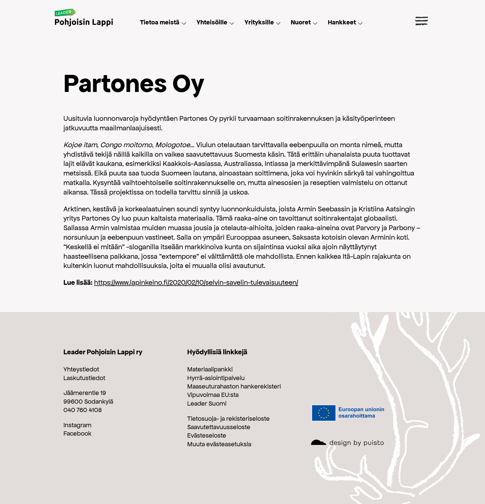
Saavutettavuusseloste (218, 427)
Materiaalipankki (210, 369)
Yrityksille (259, 22)
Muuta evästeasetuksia (219, 444)
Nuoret (301, 22)
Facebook (77, 433)
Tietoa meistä (159, 22)
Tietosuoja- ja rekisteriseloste (228, 418)
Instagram (77, 425)
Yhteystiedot (81, 369)
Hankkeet (342, 22)
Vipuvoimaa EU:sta (213, 394)
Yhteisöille (211, 22)
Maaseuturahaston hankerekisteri (234, 386)
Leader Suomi (207, 403)
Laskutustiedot (84, 378)
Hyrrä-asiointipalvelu (216, 378)
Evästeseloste (206, 435)
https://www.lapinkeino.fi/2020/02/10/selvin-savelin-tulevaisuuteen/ (196, 282)
